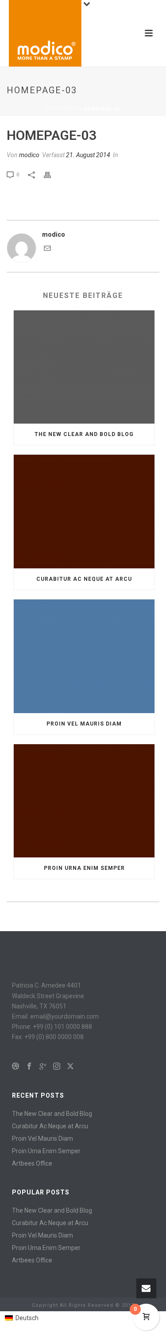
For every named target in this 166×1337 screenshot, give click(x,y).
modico (29, 155)
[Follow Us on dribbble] (15, 1067)
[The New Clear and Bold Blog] (84, 367)
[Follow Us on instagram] (56, 1067)
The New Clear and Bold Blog (84, 434)
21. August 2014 (88, 155)
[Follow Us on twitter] (70, 1067)
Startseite (62, 109)
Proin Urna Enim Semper (84, 868)
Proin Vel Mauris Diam (84, 724)
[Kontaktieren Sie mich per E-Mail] (47, 249)
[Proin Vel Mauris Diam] (84, 656)
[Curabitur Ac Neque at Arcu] (84, 511)
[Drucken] (52, 174)
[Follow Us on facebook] (29, 1067)
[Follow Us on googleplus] (42, 1067)
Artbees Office (32, 1163)
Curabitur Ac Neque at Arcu (84, 579)
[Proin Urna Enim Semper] (84, 801)
